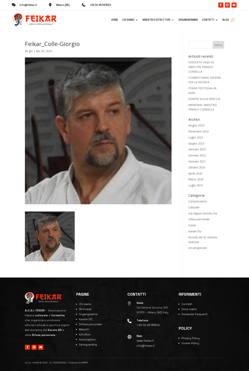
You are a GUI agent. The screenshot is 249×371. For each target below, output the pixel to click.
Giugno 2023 (196, 143)
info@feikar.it (28, 5)
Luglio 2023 (195, 137)
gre (31, 51)
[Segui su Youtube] (234, 5)
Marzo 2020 (195, 179)
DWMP (85, 362)
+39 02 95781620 (148, 325)
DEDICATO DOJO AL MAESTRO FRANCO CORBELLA (201, 66)
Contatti (208, 19)
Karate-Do (195, 231)
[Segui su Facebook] (220, 5)
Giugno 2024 (196, 125)
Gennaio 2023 (197, 149)
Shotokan (85, 309)
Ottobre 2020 (196, 167)
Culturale (193, 207)
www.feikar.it (145, 340)
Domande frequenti (194, 314)
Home (114, 19)
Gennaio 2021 (197, 161)
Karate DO (85, 319)
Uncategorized (197, 248)
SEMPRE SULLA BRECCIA (204, 99)
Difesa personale (199, 219)
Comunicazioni (197, 201)
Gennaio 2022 (197, 155)
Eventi (192, 225)
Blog (225, 19)
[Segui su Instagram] (227, 5)
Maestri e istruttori (156, 19)
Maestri (84, 329)
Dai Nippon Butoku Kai (202, 213)
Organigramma (188, 19)
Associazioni (87, 339)
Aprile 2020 (195, 173)
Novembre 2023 (198, 131)
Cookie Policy (190, 343)
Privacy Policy (190, 338)
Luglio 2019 (195, 185)
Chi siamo (128, 19)
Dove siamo (189, 309)
